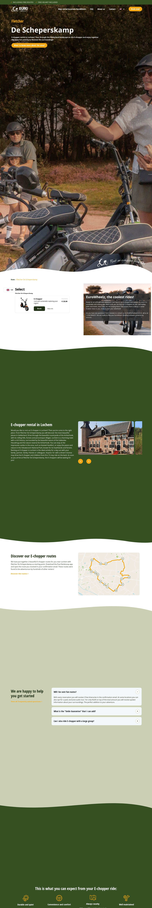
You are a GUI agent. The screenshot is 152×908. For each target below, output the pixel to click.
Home (13, 279)
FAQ (91, 9)
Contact (112, 9)
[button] (80, 461)
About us (101, 9)
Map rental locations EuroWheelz (72, 9)
